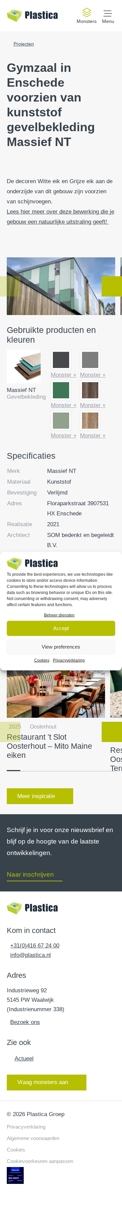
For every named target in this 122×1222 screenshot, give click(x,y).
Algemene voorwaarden (33, 1138)
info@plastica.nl (30, 955)
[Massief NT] (24, 368)
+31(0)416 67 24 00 (34, 945)
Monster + (64, 375)
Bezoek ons (25, 1022)
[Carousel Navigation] (61, 286)
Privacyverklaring (69, 660)
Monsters (87, 21)
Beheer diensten (59, 615)
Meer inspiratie (36, 796)
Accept (61, 628)
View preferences (61, 647)
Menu (108, 21)
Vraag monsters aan (42, 1082)
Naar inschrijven (30, 874)
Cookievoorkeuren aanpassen (40, 1161)
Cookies (41, 660)
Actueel (24, 1058)
